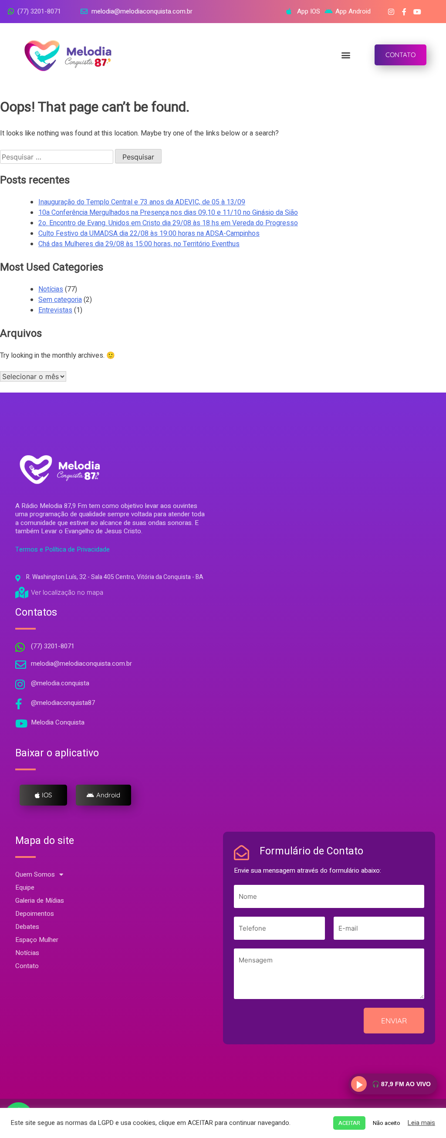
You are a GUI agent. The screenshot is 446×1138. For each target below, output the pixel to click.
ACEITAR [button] (349, 1123)
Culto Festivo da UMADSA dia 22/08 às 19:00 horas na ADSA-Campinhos (149, 233)
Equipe (24, 887)
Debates (27, 926)
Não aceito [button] (386, 1123)
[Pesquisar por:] (57, 157)
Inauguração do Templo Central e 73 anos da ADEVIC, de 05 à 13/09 (141, 202)
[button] (345, 55)
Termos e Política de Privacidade (62, 549)
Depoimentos (34, 913)
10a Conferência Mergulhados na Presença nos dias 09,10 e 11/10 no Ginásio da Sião (168, 212)
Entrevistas (55, 310)
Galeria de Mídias (39, 900)
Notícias (50, 289)
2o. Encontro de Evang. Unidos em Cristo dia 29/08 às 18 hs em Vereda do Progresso (168, 223)
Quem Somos (35, 874)
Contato (27, 966)
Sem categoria (60, 300)
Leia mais (421, 1123)
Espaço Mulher (36, 940)
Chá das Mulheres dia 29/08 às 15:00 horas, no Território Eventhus (139, 244)
